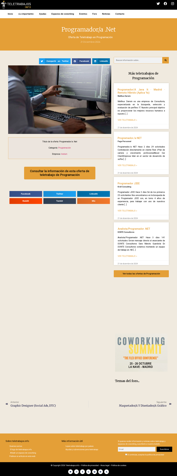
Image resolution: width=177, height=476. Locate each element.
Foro (94, 14)
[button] (55, 61)
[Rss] (106, 471)
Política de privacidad (90, 465)
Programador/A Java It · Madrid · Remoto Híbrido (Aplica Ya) (141, 91)
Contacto (119, 14)
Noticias (106, 14)
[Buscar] (165, 60)
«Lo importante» (26, 14)
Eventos (83, 14)
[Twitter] (158, 3)
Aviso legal (105, 465)
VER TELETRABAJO (127, 120)
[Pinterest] (100, 471)
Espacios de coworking (62, 14)
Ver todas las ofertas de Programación (141, 273)
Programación (104, 37)
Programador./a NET (130, 138)
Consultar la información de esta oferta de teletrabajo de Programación (59, 173)
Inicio (10, 14)
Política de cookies (118, 465)
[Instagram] (172, 3)
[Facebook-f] (82, 471)
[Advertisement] (141, 308)
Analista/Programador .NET (134, 228)
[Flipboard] (94, 471)
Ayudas (42, 14)
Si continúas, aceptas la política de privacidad (145, 455)
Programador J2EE (129, 183)
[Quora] (88, 471)
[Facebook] (165, 3)
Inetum (64, 154)
